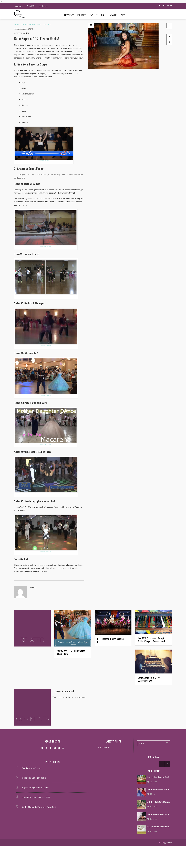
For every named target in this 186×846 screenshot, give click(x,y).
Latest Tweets (113, 741)
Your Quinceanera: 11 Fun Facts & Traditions (161, 814)
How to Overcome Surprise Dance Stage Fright (71, 652)
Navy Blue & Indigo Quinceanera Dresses (35, 787)
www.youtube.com (43, 160)
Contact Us (43, 6)
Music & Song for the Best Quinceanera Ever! (149, 679)
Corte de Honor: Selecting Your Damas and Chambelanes (166, 777)
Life (102, 14)
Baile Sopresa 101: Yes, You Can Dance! (110, 640)
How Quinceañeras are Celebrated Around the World (164, 826)
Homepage (18, 6)
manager (17, 29)
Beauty (93, 14)
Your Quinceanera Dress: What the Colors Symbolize (164, 789)
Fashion (80, 14)
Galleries (113, 14)
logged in (66, 697)
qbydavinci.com (168, 843)
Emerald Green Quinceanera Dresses (34, 777)
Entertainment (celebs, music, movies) (32, 24)
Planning (68, 14)
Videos (124, 14)
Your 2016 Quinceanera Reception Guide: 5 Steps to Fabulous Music (152, 640)
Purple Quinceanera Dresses (31, 768)
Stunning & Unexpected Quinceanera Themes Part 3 (39, 807)
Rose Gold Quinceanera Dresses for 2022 (36, 797)
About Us (31, 6)
